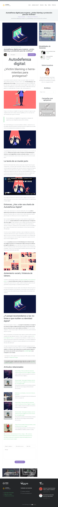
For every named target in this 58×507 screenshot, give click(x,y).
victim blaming (24, 437)
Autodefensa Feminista (11, 435)
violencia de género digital (12, 439)
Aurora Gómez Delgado (17, 47)
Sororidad (20, 437)
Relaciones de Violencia (33, 16)
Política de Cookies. (8, 494)
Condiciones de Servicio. (9, 495)
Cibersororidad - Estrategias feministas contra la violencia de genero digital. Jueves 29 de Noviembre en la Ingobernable (25, 382)
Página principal (21, 16)
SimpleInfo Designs (14, 357)
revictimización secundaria (13, 437)
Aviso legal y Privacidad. (9, 492)
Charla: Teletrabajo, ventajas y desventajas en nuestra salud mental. (47, 33)
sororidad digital (27, 350)
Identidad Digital (24, 435)
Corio (47, 24)
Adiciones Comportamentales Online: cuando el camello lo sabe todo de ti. (49, 489)
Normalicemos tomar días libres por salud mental (48, 495)
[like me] (8, 54)
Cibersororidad (18, 435)
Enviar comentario (19, 461)
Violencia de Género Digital (19, 433)
